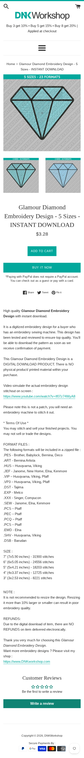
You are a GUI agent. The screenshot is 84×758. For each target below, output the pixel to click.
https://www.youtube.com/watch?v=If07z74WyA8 (39, 396)
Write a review (42, 703)
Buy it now (42, 267)
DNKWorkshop (53, 735)
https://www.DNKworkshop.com (26, 661)
